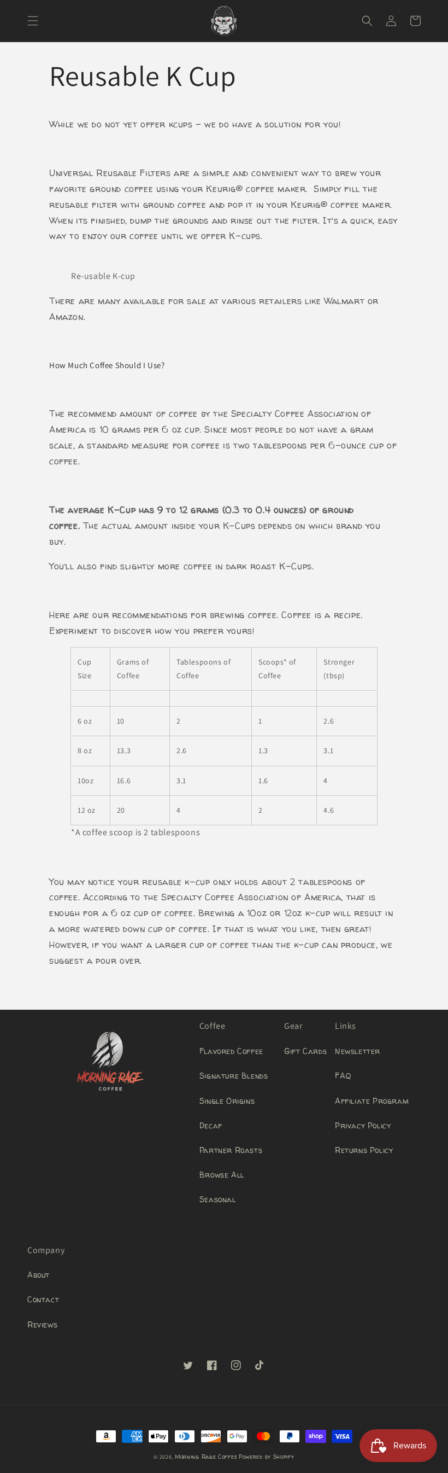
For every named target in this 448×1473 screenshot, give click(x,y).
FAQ (343, 1075)
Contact (43, 1299)
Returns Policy (364, 1150)
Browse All (221, 1174)
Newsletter (357, 1051)
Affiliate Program (372, 1101)
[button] (33, 21)
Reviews (42, 1324)
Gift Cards (305, 1051)
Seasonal (217, 1199)
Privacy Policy (363, 1125)
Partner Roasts (230, 1150)
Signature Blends (233, 1075)
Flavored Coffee (231, 1051)
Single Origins (227, 1101)
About (38, 1275)
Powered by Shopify (266, 1456)
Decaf (210, 1125)
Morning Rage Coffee (206, 1456)
